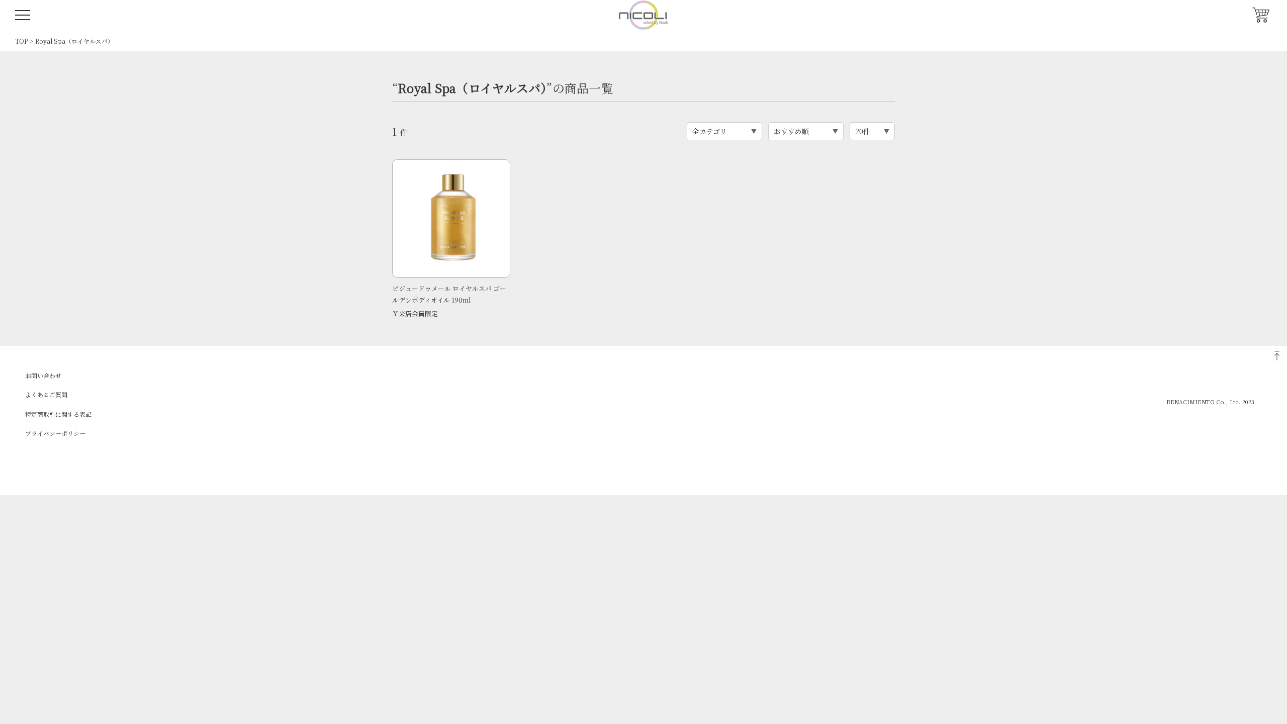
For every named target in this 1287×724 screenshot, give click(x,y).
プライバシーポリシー (55, 433)
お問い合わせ (43, 375)
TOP (21, 41)
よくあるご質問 (46, 394)
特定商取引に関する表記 (58, 414)
